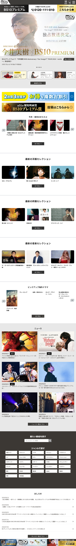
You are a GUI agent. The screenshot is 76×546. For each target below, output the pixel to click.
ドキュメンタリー (64, 465)
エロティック (9, 465)
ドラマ (34, 455)
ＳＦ (7, 460)
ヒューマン (22, 469)
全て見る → (38, 144)
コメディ (22, 465)
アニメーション (63, 460)
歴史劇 (34, 474)
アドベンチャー (49, 460)
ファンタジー (49, 469)
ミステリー (62, 469)
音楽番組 (22, 479)
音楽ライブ (8, 455)
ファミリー (35, 469)
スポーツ (35, 465)
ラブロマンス (63, 455)
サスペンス (22, 455)
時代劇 (21, 474)
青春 (7, 479)
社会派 (47, 474)
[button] (2, 35)
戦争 (7, 474)
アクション (48, 455)
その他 (47, 465)
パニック (8, 469)
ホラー (34, 460)
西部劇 (61, 474)
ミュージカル (23, 460)
